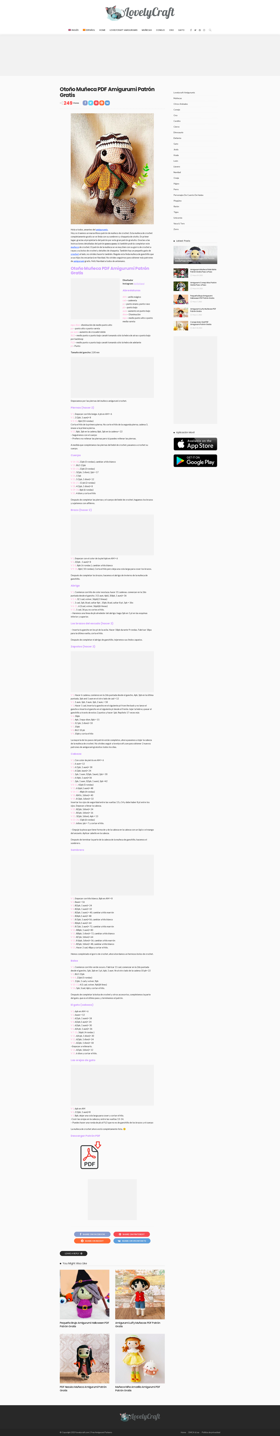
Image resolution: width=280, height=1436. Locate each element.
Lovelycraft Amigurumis (123, 30)
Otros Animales (181, 104)
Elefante (177, 138)
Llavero (177, 166)
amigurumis (102, 229)
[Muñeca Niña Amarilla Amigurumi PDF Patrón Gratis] (140, 1358)
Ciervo (177, 126)
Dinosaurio (178, 132)
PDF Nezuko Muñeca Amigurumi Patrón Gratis (83, 1388)
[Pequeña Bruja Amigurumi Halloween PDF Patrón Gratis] (84, 1294)
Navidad (177, 172)
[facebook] (191, 30)
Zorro (176, 229)
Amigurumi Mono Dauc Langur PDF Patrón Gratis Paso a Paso (194, 259)
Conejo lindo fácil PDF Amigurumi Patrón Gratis (200, 323)
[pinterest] (200, 30)
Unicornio (178, 218)
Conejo (160, 30)
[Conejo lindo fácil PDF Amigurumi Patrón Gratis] (181, 325)
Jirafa (176, 149)
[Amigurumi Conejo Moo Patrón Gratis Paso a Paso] (181, 286)
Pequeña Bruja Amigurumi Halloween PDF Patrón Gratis (84, 1324)
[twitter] (195, 30)
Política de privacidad (211, 1432)
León (176, 161)
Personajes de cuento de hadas (188, 195)
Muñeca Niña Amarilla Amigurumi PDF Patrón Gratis (137, 1388)
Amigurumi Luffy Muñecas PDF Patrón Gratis (137, 1324)
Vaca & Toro (179, 223)
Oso (171, 30)
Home (102, 30)
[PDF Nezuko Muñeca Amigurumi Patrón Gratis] (84, 1358)
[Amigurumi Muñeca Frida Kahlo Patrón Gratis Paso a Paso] (181, 273)
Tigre (176, 212)
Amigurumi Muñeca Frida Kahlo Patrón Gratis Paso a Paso (203, 270)
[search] (210, 30)
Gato (181, 30)
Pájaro (176, 183)
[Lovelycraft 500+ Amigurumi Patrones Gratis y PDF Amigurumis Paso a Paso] (140, 13)
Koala (176, 155)
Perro (176, 189)
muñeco (75, 247)
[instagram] (204, 30)
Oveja (176, 178)
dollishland (139, 283)
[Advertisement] (140, 55)
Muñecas (147, 30)
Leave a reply (72, 1253)
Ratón (176, 206)
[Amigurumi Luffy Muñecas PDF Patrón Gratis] (140, 1294)
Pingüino (178, 200)
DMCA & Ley (193, 1432)
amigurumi (79, 261)
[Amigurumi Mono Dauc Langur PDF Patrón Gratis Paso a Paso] (195, 255)
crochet (75, 254)
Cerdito (177, 121)
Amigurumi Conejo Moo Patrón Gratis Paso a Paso (203, 283)
